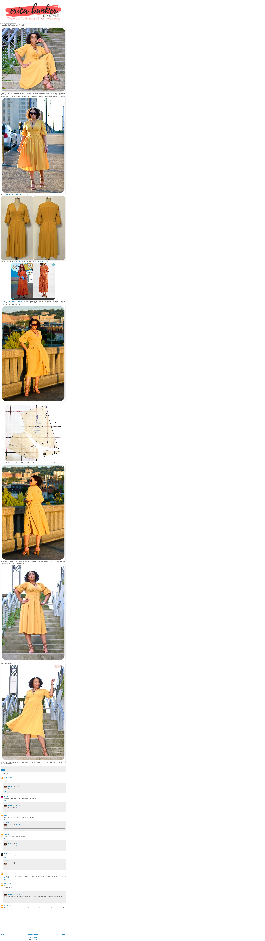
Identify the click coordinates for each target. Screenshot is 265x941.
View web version (33, 937)
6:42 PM (9, 834)
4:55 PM (17, 786)
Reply (5, 781)
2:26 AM (9, 905)
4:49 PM (10, 777)
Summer (6, 777)
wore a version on (12, 301)
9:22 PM (10, 796)
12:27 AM (9, 872)
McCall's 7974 (17, 261)
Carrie (5, 905)
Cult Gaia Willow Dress (42, 261)
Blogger (35, 939)
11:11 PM (11, 883)
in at (20, 194)
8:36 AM (17, 843)
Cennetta (6, 796)
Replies (7, 783)
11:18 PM (18, 894)
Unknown (6, 815)
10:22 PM (18, 805)
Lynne (5, 834)
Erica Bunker (10, 786)
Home (33, 934)
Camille (5, 853)
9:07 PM (17, 863)
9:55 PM (11, 815)
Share (3, 769)
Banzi (5, 872)
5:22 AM (9, 853)
